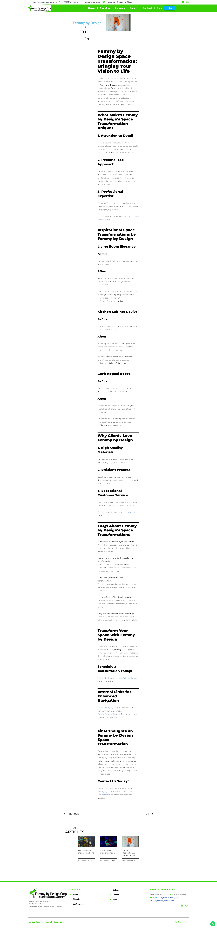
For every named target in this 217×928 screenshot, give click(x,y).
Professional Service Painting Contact (121, 678)
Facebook (130, 792)
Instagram (106, 795)
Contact (147, 8)
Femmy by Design (87, 23)
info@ (169, 897)
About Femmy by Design (109, 708)
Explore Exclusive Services (109, 714)
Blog (159, 8)
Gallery (134, 8)
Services (120, 8)
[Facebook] (183, 2)
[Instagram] (187, 2)
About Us (105, 8)
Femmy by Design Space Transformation (129, 853)
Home (91, 8)
